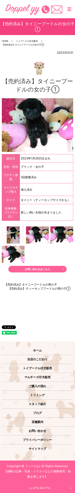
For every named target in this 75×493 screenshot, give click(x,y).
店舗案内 (37, 422)
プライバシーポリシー (37, 440)
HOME (5, 41)
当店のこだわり (37, 359)
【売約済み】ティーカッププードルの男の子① (39, 288)
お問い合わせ (37, 431)
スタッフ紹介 (37, 404)
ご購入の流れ (37, 386)
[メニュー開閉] (69, 9)
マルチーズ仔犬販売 (37, 377)
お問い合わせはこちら (37, 269)
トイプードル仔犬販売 (27, 41)
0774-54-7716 (39, 488)
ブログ (37, 413)
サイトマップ (37, 448)
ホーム (37, 350)
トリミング (37, 395)
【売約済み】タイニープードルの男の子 (31, 284)
